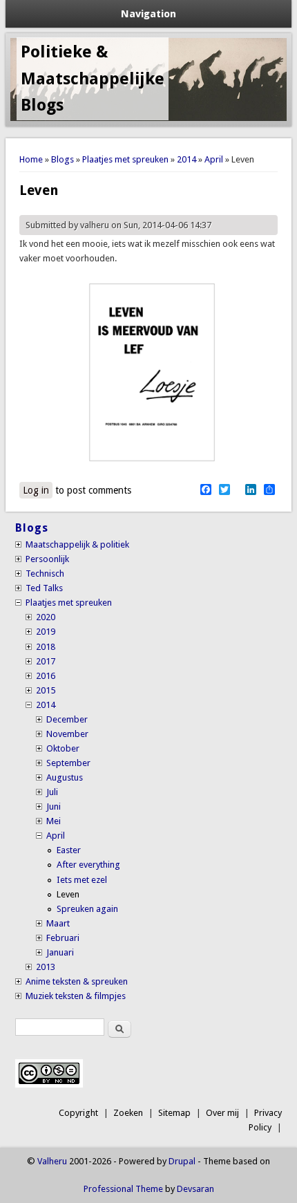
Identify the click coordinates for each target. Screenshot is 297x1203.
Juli (52, 792)
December (67, 719)
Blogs (62, 159)
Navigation (148, 14)
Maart (58, 923)
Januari (60, 952)
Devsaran (195, 1189)
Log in (36, 490)
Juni (53, 806)
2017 (45, 661)
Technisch (45, 573)
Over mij (222, 1113)
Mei (53, 821)
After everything (88, 864)
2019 (45, 631)
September (68, 763)
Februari (62, 938)
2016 (45, 676)
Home (31, 159)
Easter (69, 850)
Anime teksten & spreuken (77, 981)
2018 (45, 647)
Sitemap (174, 1113)
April (213, 159)
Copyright (78, 1113)
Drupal (182, 1161)
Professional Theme (123, 1189)
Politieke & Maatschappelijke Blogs (92, 78)
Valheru (52, 1161)
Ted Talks (44, 588)
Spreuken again (87, 909)
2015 (45, 690)
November (67, 734)
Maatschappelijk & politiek (77, 544)
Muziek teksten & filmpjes (76, 996)
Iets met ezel (82, 880)
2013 (45, 967)
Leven (68, 894)
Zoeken (128, 1113)
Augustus (64, 777)
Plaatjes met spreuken (125, 159)
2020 (45, 617)
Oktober (62, 748)
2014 (186, 159)
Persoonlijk (47, 559)
